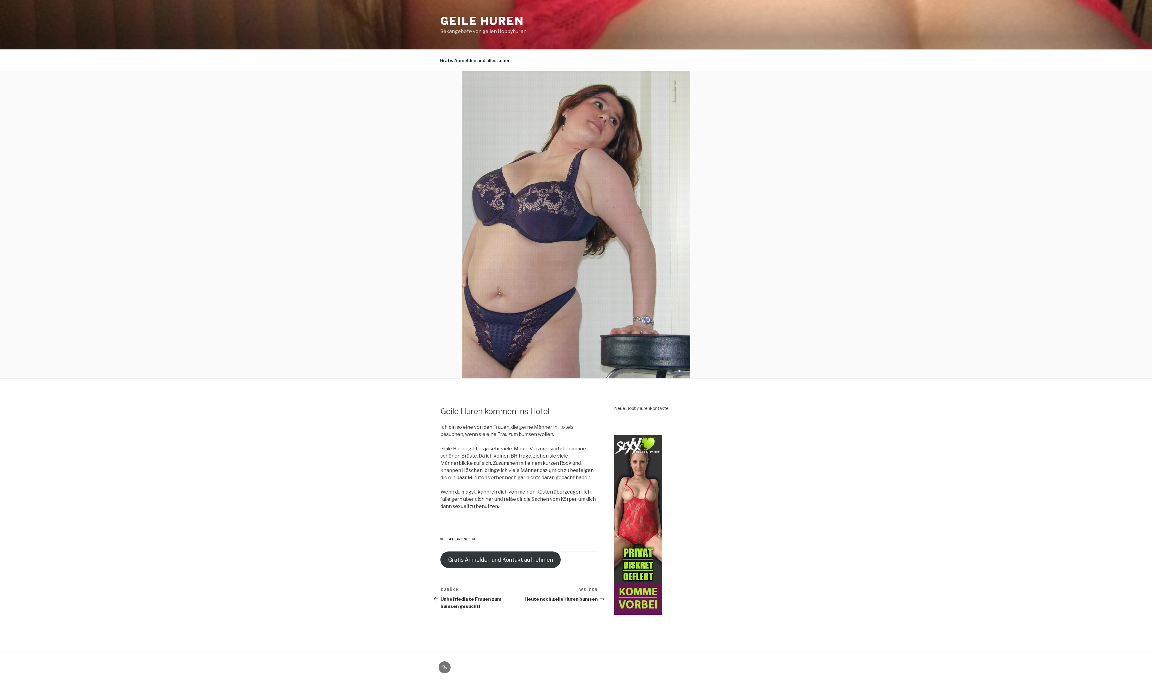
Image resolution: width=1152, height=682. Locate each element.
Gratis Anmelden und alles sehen (475, 60)
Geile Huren (482, 21)
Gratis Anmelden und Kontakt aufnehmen (500, 560)
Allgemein (462, 539)
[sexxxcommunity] (638, 611)
